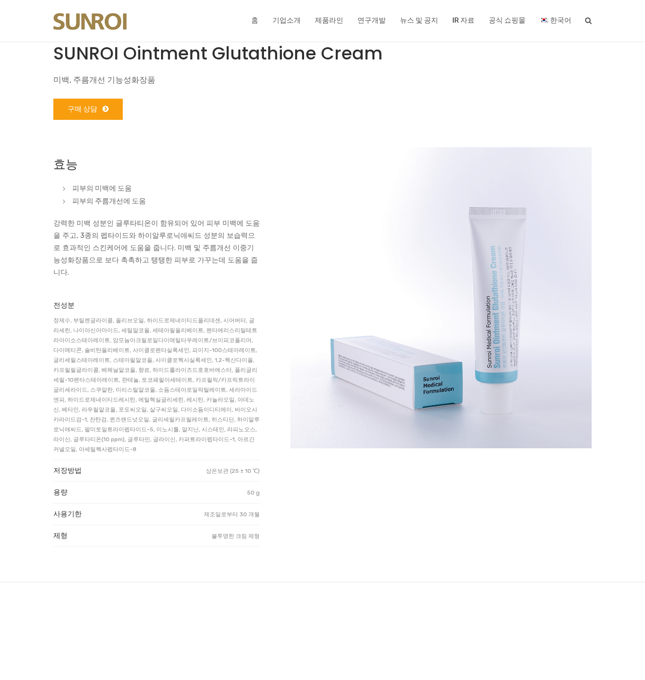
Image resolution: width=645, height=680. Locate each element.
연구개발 (371, 20)
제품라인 (329, 20)
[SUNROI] (90, 22)
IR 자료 (463, 20)
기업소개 (286, 20)
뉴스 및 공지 (419, 20)
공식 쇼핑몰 (507, 20)
